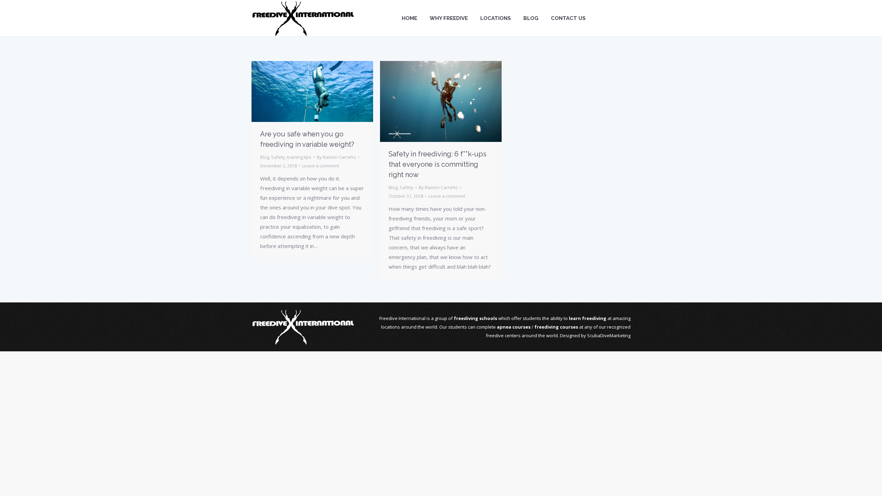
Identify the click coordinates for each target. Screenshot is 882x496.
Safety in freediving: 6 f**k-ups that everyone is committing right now (437, 164)
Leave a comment (320, 166)
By (336, 157)
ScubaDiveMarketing (608, 335)
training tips (299, 157)
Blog (264, 157)
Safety (278, 157)
